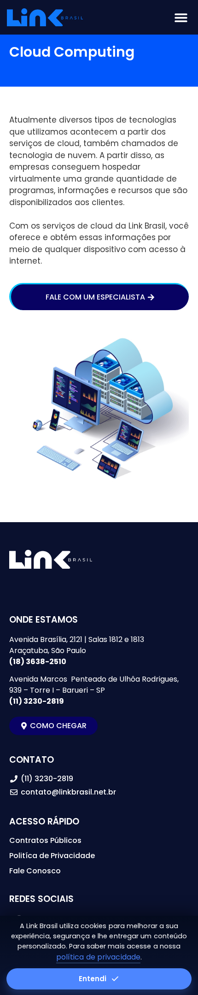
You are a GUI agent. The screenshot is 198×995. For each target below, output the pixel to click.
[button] (180, 17)
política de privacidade (98, 957)
